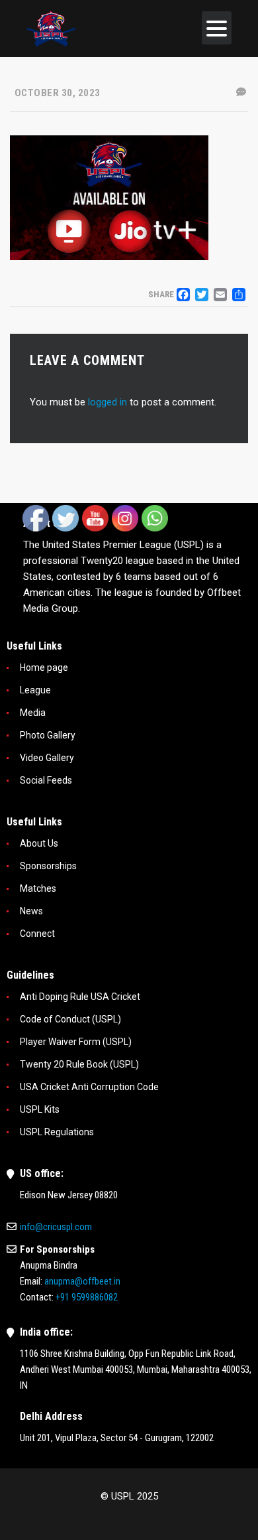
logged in (107, 402)
